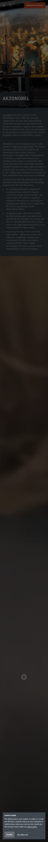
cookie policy (32, 827)
